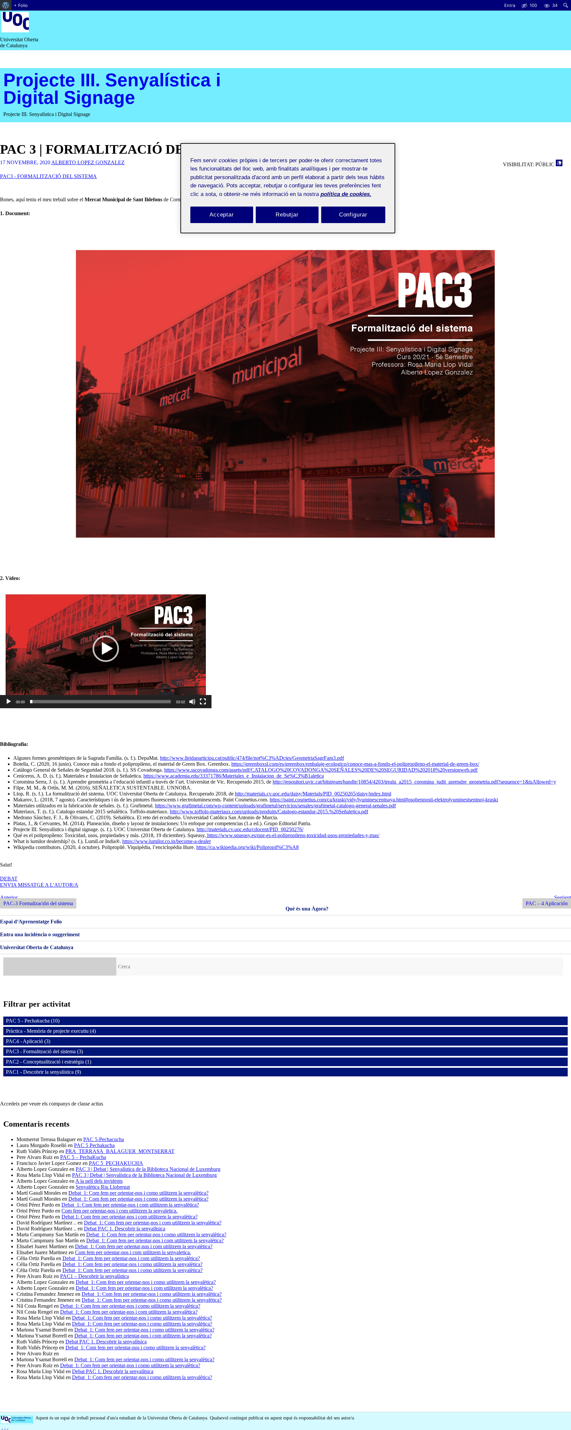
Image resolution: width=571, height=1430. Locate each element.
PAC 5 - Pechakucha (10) (32, 1021)
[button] (106, 649)
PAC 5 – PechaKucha (83, 1157)
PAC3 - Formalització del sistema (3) (44, 1051)
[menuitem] (6, 5)
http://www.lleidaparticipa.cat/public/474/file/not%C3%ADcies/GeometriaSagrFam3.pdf (252, 758)
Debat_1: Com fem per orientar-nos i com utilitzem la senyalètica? (130, 1205)
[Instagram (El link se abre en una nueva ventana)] (5, 1427)
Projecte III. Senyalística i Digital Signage (112, 88)
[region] (287, 188)
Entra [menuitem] (509, 5)
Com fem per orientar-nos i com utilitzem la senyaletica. (119, 1211)
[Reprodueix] (8, 704)
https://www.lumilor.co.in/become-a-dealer (166, 841)
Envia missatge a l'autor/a (39, 885)
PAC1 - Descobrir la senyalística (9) (43, 1072)
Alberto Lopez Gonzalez (88, 162)
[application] (105, 648)
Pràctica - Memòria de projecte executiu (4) (51, 1031)
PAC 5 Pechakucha (94, 1145)
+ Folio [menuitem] (21, 5)
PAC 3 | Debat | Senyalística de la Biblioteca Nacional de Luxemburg (148, 1169)
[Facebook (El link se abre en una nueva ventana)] (2, 1427)
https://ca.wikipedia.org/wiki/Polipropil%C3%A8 (247, 847)
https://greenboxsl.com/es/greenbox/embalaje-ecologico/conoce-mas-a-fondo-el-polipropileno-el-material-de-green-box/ (355, 764)
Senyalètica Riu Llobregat (103, 1187)
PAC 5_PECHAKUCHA (116, 1163)
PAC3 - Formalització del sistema (48, 176)
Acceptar (221, 215)
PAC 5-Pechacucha (103, 1139)
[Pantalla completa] (203, 704)
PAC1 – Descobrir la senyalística (94, 1276)
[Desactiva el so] (192, 704)
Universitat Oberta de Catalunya (36, 947)
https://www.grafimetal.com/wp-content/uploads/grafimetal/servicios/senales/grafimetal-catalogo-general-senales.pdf (275, 805)
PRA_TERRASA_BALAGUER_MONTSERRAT (119, 1151)
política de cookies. (346, 194)
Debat (9, 878)
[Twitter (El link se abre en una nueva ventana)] (7, 1427)
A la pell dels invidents (99, 1181)
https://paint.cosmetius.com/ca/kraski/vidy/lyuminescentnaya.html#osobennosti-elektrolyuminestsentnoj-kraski (384, 799)
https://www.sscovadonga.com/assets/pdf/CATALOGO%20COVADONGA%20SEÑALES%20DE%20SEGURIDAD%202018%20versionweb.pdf (320, 770)
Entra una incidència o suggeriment (40, 934)
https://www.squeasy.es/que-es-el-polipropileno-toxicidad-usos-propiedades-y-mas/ (292, 835)
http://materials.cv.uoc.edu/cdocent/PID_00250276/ (250, 829)
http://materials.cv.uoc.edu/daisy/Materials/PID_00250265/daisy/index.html (313, 793)
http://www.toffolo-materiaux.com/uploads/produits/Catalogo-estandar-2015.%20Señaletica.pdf (269, 811)
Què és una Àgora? (307, 908)
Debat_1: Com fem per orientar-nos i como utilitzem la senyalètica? (138, 1193)
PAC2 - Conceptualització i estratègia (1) (48, 1061)
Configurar (353, 215)
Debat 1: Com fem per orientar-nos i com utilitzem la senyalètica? (129, 1216)
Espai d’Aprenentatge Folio (31, 921)
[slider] (100, 701)
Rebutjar (287, 215)
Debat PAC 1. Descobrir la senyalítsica (124, 1228)
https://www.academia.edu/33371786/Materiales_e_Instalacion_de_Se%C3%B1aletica (233, 776)
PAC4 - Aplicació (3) (28, 1041)
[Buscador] (59, 966)
